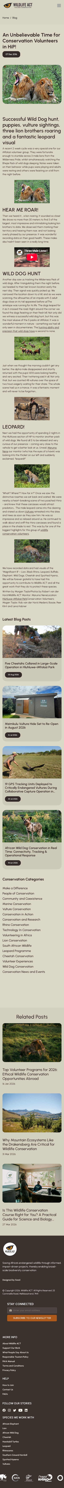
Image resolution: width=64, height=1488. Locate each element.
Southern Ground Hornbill (14, 1455)
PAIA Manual (8, 1361)
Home (5, 17)
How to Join (8, 1385)
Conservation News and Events (23, 972)
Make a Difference (15, 888)
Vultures (29, 511)
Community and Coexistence (22, 898)
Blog (14, 17)
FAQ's (5, 1394)
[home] (18, 5)
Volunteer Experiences (17, 961)
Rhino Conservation (15, 925)
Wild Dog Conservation (17, 966)
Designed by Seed (11, 1280)
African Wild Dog (10, 1432)
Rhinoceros (7, 1450)
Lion (4, 1428)
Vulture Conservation (16, 909)
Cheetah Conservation (17, 956)
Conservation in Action (17, 914)
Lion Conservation (14, 940)
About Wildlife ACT (11, 1343)
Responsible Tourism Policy (15, 1357)
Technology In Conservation (21, 930)
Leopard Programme (16, 951)
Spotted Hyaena (10, 1459)
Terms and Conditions (13, 1365)
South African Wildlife (17, 945)
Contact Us (7, 1389)
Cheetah (6, 1437)
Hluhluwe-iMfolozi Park (14, 598)
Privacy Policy (9, 1370)
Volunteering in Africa (17, 935)
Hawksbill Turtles (10, 1441)
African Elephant (10, 1424)
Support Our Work (11, 1348)
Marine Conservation (16, 904)
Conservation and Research (21, 919)
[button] (58, 5)
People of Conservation (18, 893)
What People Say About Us (15, 1352)
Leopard (6, 1446)
